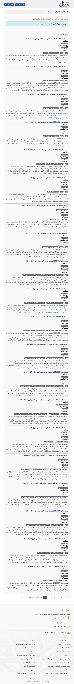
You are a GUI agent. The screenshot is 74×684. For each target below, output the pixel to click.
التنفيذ (61, 219)
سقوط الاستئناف (49, 441)
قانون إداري (65, 469)
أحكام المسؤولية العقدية (57, 525)
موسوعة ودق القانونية (29, 662)
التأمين (61, 247)
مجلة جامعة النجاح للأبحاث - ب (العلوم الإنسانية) (56, 673)
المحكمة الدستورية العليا (62, 404)
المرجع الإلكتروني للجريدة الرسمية (26, 644)
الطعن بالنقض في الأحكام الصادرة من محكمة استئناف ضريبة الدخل (38, 275)
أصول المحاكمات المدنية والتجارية (55, 164)
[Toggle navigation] (5, 4)
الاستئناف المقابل (40, 164)
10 (38, 597)
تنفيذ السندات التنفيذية (52, 219)
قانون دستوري (64, 414)
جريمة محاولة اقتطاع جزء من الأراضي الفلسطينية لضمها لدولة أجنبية (30, 414)
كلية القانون (67, 670)
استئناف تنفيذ (64, 214)
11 (34, 597)
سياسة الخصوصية (43, 678)
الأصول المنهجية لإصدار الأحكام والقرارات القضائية (33, 386)
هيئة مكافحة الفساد (30, 648)
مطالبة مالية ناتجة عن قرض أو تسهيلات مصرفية (38, 525)
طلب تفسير (65, 409)
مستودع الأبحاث (31, 670)
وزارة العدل (32, 651)
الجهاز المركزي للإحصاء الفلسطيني (26, 655)
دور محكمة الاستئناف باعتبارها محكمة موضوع (34, 330)
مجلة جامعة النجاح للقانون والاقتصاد (25, 673)
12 (30, 597)
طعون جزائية (65, 437)
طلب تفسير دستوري (54, 414)
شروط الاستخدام (30, 678)
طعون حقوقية (64, 48)
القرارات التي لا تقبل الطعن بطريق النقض (35, 302)
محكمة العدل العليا (63, 460)
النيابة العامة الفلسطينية (63, 648)
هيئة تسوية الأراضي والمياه (62, 662)
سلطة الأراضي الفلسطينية (28, 659)
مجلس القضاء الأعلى (64, 640)
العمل (61, 52)
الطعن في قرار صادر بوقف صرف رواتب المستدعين (48, 469)
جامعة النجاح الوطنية (30, 666)
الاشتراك (10, 4)
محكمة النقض (64, 43)
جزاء (67, 441)
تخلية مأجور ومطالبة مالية (43, 552)
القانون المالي (59, 275)
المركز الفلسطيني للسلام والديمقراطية (59, 666)
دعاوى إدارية (65, 464)
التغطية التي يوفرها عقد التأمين (50, 247)
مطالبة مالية (47, 580)
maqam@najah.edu (50, 632)
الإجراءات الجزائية (59, 441)
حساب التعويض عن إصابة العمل (50, 52)
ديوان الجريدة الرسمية (64, 644)
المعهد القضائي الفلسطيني (62, 651)
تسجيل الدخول (20, 4)
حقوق (66, 52)
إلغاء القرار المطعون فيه (27, 469)
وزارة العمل (66, 655)
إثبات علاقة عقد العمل (53, 191)
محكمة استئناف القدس (62, 210)
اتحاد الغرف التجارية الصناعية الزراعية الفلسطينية (56, 659)
